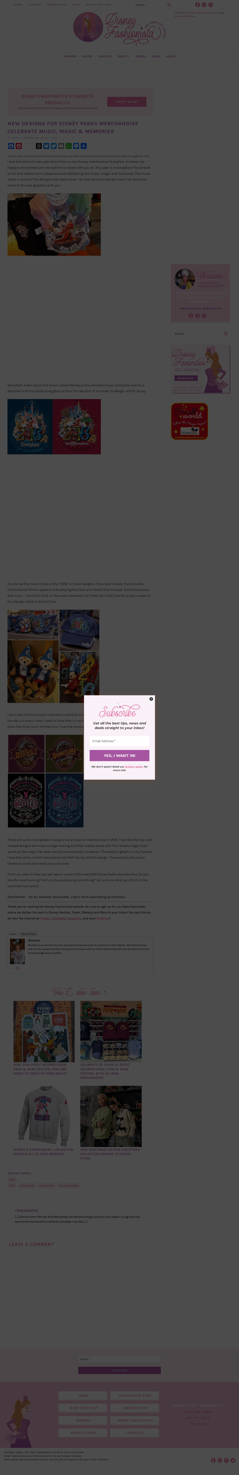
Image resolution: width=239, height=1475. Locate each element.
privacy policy (134, 766)
